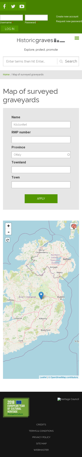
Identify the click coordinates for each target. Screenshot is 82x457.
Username (6, 22)
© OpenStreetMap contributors (63, 377)
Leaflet (43, 377)
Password (31, 22)
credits (41, 424)
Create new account (67, 16)
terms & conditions (41, 431)
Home (6, 74)
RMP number (21, 132)
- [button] (8, 232)
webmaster (41, 450)
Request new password (69, 21)
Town (16, 177)
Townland (19, 162)
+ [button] (8, 225)
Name (16, 117)
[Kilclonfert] (41, 296)
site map (41, 443)
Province (18, 147)
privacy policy (41, 437)
